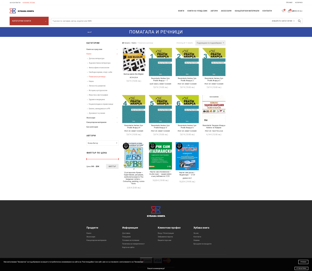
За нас (196, 233)
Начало (127, 43)
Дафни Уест (187, 178)
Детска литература (96, 58)
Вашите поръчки (164, 240)
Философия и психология (99, 68)
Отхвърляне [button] (301, 268)
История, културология (98, 90)
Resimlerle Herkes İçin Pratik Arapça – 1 (160, 79)
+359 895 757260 (28, 3)
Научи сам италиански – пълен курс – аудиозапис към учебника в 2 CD (160, 174)
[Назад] (90, 32)
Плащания (126, 237)
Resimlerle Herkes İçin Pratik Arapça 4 (133, 126)
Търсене (299, 21)
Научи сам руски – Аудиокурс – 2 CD (187, 173)
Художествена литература (99, 63)
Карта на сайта (128, 247)
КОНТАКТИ (267, 11)
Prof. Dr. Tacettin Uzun (214, 131)
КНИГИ (181, 11)
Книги (134, 43)
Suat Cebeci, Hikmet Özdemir (160, 84)
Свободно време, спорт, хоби (100, 72)
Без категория (92, 127)
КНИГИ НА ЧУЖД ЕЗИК (197, 11)
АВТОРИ (214, 11)
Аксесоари (226, 11)
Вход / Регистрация (166, 233)
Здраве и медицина (97, 99)
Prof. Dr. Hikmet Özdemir (187, 84)
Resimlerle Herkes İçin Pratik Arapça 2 (187, 79)
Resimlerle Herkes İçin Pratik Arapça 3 (214, 79)
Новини (197, 240)
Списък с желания (284, 9)
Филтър (112, 166)
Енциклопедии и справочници (101, 104)
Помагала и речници (97, 77)
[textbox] (102, 143)
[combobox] (103, 143)
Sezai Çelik (134, 77)
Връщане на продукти (202, 244)
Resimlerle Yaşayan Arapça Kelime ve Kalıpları (214, 126)
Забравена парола (165, 237)
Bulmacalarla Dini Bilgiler (134, 74)
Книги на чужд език (94, 49)
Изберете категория (282, 21)
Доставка (126, 233)
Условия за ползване (130, 240)
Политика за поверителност (133, 244)
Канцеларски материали (247, 11)
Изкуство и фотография (98, 95)
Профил (289, 2)
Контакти (197, 237)
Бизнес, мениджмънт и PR (99, 109)
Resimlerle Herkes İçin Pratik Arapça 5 (160, 126)
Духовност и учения (97, 113)
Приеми (303, 262)
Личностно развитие (97, 86)
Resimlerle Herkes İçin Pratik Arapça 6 (187, 126)
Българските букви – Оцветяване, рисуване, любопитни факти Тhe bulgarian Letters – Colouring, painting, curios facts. (134, 178)
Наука (91, 81)
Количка (298, 2)
